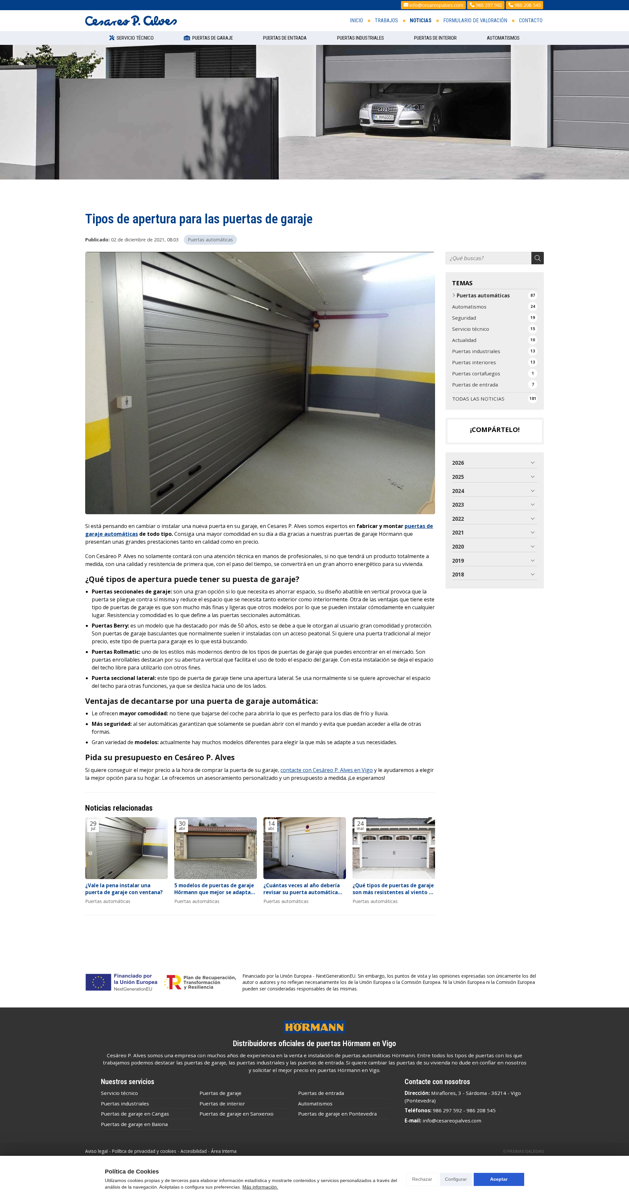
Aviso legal (96, 1151)
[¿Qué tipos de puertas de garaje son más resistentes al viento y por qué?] (394, 848)
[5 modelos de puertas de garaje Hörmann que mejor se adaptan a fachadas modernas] (215, 848)
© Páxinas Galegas (523, 1151)
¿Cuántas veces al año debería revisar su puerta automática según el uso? (301, 889)
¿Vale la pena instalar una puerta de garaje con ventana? (124, 888)
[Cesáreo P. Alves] (131, 20)
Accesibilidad (194, 1151)
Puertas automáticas (210, 239)
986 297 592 (447, 1110)
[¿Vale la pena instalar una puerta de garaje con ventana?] (126, 848)
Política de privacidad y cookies (144, 1151)
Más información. (260, 1187)
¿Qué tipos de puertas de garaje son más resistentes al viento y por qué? (393, 889)
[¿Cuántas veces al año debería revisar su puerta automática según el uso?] (304, 848)
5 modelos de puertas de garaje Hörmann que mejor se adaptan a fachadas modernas (214, 889)
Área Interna (224, 1151)
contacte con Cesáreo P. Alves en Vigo (326, 770)
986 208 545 (481, 1110)
